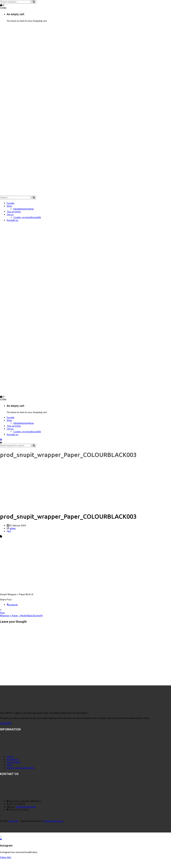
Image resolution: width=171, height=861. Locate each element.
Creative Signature (53, 820)
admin (13, 528)
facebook (13, 604)
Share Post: (6, 599)
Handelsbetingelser (23, 208)
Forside (10, 203)
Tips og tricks (14, 211)
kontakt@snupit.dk (26, 806)
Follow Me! (5, 857)
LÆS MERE (5, 723)
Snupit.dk (13, 820)
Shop (9, 205)
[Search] (33, 2)
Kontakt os (12, 220)
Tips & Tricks (13, 762)
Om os (10, 214)
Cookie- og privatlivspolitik (27, 217)
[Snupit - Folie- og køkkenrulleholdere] (85, 194)
